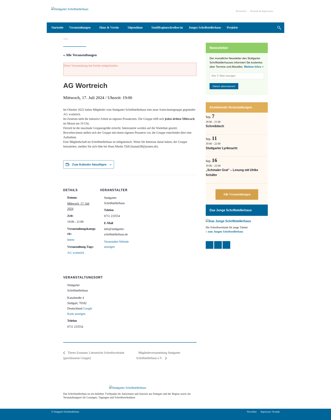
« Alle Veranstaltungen (80, 55)
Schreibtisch (215, 126)
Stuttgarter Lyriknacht (221, 148)
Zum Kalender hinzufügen (89, 164)
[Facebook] (209, 245)
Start (65, 39)
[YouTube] (226, 245)
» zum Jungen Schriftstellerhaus (224, 231)
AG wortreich (75, 252)
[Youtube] (254, 395)
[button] (279, 27)
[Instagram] (218, 245)
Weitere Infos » (254, 66)
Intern (70, 239)
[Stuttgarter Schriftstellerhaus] (127, 388)
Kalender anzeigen (236, 194)
